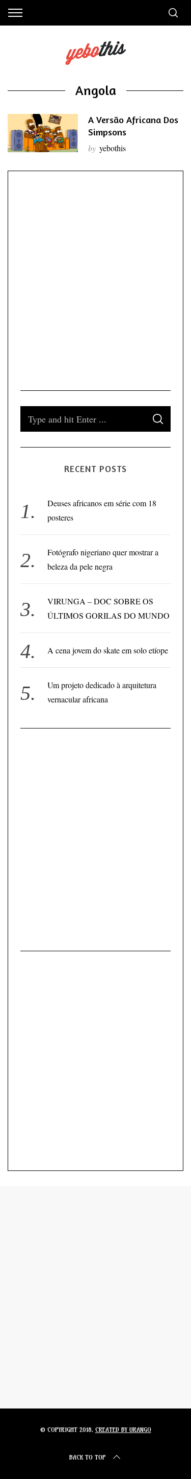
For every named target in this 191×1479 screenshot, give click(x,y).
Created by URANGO (123, 1430)
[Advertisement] (95, 279)
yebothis (112, 148)
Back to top (87, 1457)
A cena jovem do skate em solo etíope (107, 650)
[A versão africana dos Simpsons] (43, 133)
